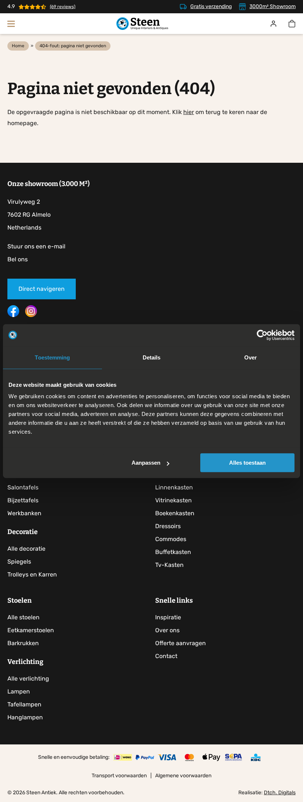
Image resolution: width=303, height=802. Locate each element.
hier (188, 112)
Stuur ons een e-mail (36, 246)
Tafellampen (24, 704)
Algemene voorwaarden (183, 775)
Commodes (170, 539)
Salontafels (22, 487)
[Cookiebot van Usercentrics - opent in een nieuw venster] (262, 335)
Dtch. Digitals (280, 792)
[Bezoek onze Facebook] (13, 315)
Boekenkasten (174, 513)
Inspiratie (168, 617)
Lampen (18, 691)
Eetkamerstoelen (30, 630)
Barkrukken (23, 643)
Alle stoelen (23, 617)
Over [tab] (250, 357)
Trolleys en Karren (32, 574)
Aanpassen (146, 462)
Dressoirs (168, 526)
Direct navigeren (41, 288)
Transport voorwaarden (119, 775)
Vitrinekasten (173, 500)
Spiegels (19, 561)
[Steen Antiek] (142, 23)
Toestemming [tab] (52, 357)
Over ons (167, 630)
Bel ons (17, 259)
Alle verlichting (28, 678)
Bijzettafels (22, 500)
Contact (166, 656)
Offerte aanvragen (180, 643)
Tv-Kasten (169, 564)
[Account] (273, 23)
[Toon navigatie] (11, 23)
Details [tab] (152, 357)
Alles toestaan (247, 462)
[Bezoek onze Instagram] (31, 315)
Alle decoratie (26, 548)
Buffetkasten (173, 551)
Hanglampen (25, 717)
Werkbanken (24, 513)
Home (18, 45)
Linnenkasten (174, 487)
